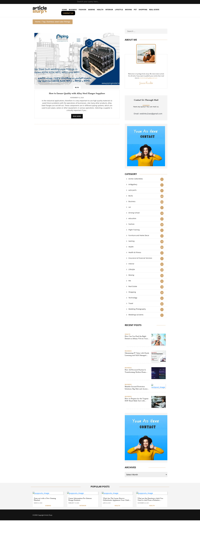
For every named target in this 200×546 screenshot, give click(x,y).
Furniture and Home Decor (138, 235)
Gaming (91, 9)
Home (37, 21)
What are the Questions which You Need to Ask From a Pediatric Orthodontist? (150, 499)
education (132, 218)
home (64, 9)
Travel (130, 303)
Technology (132, 298)
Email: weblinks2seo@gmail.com (148, 113)
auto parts (132, 190)
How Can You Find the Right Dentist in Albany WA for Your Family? (136, 337)
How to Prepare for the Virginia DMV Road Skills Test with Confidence (136, 400)
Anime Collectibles (135, 179)
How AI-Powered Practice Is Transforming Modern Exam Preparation (135, 371)
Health (100, 9)
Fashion (82, 9)
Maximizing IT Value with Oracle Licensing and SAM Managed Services (137, 354)
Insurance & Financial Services (140, 258)
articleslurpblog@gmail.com (148, 78)
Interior (109, 9)
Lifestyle (119, 9)
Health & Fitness (134, 252)
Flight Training (134, 230)
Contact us (68, 13)
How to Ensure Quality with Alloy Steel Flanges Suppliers (77, 93)
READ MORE (77, 116)
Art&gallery (132, 184)
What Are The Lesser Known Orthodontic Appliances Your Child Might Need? (116, 499)
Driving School (134, 213)
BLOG (130, 196)
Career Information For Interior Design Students (80, 499)
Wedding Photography (137, 309)
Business (73, 9)
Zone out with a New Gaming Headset (45, 499)
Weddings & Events (135, 315)
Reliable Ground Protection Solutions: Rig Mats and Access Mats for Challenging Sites (136, 388)
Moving (128, 9)
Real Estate (154, 9)
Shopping (143, 9)
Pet (135, 9)
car (129, 207)
